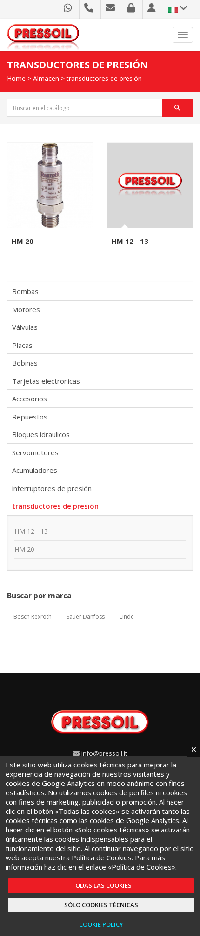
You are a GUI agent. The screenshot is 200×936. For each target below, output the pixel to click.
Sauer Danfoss (86, 617)
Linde (127, 617)
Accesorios (29, 398)
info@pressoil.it (104, 753)
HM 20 (22, 241)
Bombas (25, 291)
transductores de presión (104, 78)
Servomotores (35, 452)
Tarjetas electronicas (46, 381)
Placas (22, 345)
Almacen (46, 78)
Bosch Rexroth (32, 617)
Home (16, 78)
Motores (26, 309)
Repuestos (29, 416)
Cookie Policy (101, 924)
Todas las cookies (101, 885)
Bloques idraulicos (41, 434)
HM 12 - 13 (130, 241)
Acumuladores (34, 470)
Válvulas (25, 327)
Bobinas (25, 362)
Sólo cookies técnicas (101, 905)
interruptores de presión (52, 488)
